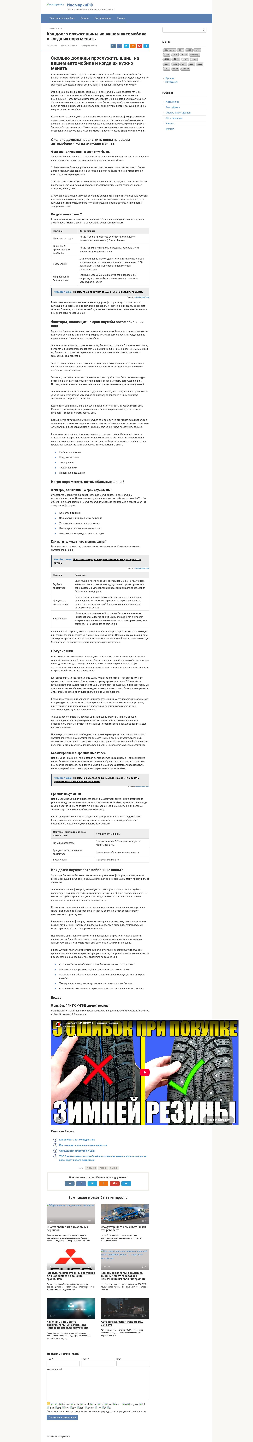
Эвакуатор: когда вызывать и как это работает (123, 1228)
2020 (167, 59)
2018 (175, 55)
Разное (121, 18)
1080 (189, 50)
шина (114, 1168)
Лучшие (169, 78)
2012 (167, 55)
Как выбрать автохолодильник (77, 1139)
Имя (50, 1359)
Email (85, 1359)
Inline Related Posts (142, 297)
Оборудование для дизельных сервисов (67, 1228)
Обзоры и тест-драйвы (62, 18)
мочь (103, 1168)
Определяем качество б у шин (77, 1150)
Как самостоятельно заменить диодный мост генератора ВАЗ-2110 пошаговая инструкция (123, 1276)
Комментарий (54, 1369)
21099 (175, 69)
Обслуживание (103, 18)
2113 (167, 69)
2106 (194, 59)
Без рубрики (173, 107)
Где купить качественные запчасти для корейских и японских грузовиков (71, 1276)
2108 (175, 64)
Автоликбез (172, 101)
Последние (171, 81)
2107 (167, 64)
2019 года (195, 55)
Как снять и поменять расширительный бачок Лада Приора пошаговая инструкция (67, 1325)
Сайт (118, 1359)
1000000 (186, 69)
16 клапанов (169, 50)
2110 (192, 64)
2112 (200, 64)
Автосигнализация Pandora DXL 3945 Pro (122, 1323)
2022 (186, 59)
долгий (92, 1168)
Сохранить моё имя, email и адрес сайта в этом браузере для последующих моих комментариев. (98, 1412)
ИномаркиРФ (80, 5)
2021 (176, 59)
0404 (181, 50)
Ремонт (85, 18)
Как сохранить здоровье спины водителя (83, 1145)
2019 (184, 54)
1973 (197, 50)
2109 (183, 64)
